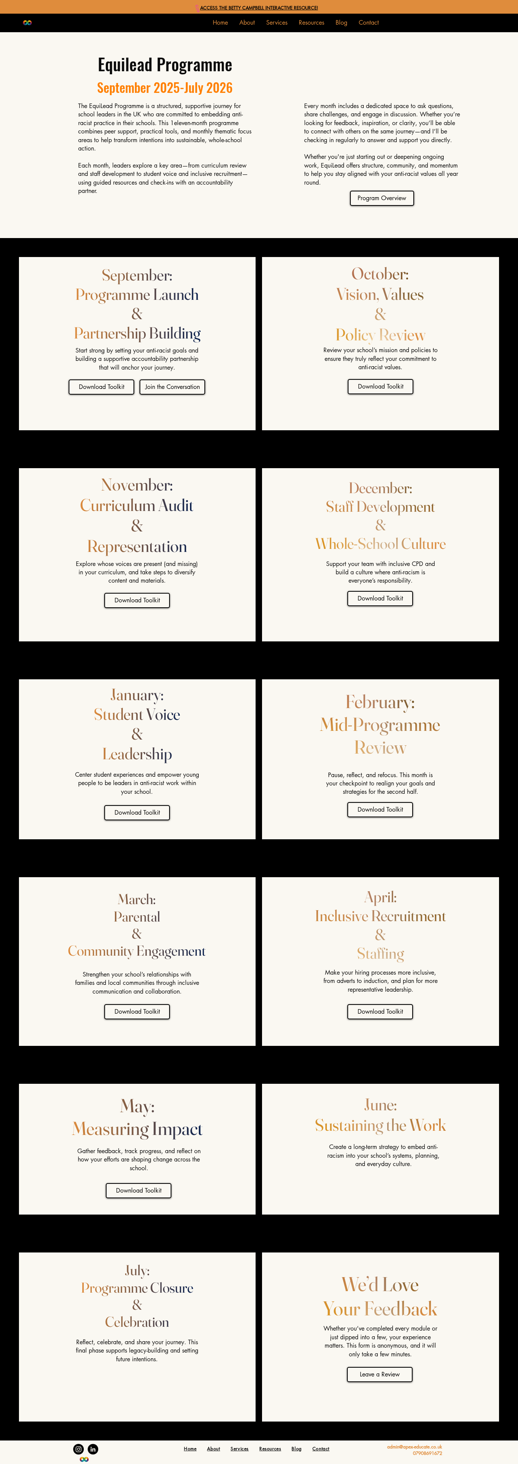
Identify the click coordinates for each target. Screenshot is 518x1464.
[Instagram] (78, 1449)
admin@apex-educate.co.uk (414, 1447)
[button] (277, 22)
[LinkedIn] (93, 1449)
